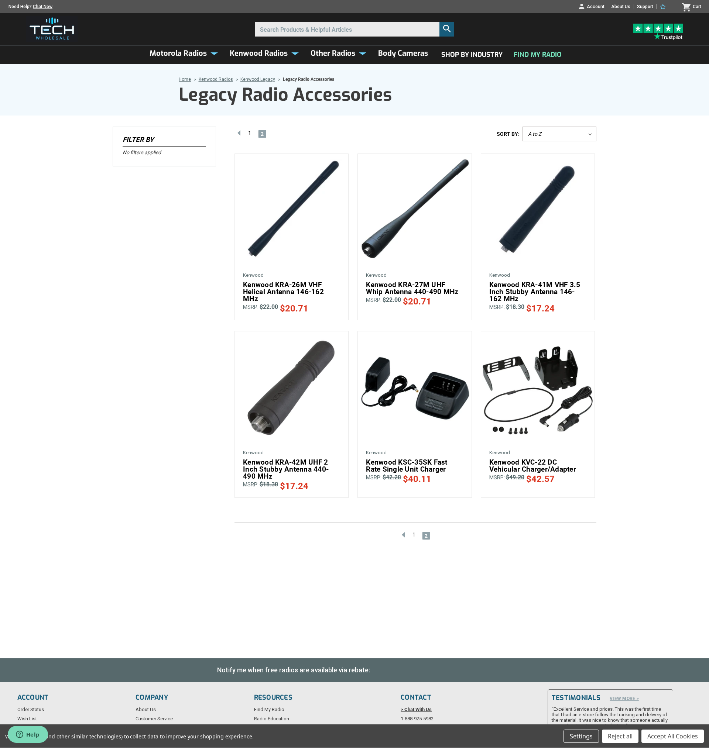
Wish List (27, 718)
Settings (581, 736)
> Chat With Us (416, 709)
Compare (288, 205)
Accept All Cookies (672, 736)
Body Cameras (403, 53)
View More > (624, 698)
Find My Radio (538, 54)
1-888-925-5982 (417, 718)
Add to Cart (292, 217)
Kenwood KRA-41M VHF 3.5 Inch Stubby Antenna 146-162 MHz (534, 291)
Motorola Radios (178, 53)
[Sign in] (664, 7)
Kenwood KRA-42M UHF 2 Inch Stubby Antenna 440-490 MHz (286, 469)
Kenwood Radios (259, 53)
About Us (620, 6)
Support (645, 6)
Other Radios (333, 53)
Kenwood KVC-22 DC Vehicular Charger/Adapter (532, 466)
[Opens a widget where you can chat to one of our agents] (27, 735)
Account (595, 6)
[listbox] (559, 134)
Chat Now (42, 6)
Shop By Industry (472, 54)
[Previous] (239, 133)
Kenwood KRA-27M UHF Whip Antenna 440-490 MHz (412, 288)
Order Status (30, 709)
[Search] (446, 29)
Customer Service (154, 718)
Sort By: (508, 134)
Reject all (620, 736)
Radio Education (271, 718)
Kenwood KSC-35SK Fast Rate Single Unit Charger (406, 466)
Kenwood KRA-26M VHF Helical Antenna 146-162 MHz (283, 291)
